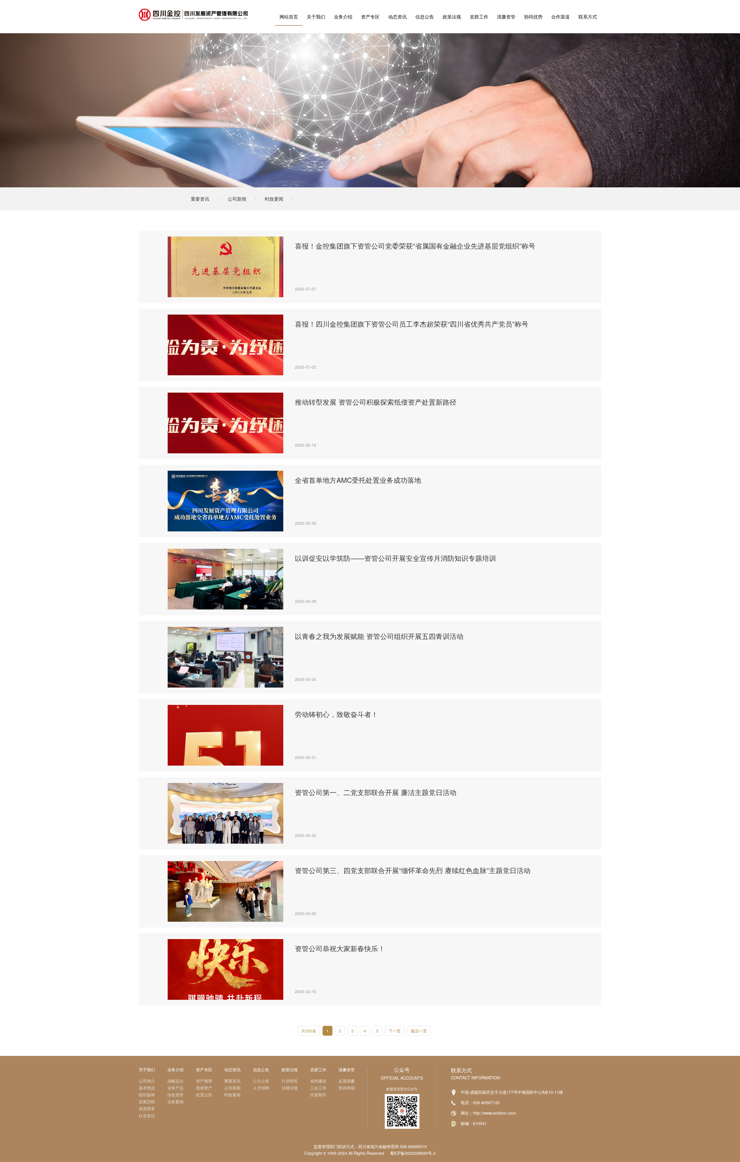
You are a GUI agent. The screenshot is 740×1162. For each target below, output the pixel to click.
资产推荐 (204, 1081)
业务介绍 (343, 16)
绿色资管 (175, 1095)
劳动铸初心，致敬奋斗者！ (336, 714)
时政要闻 (274, 198)
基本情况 (147, 1088)
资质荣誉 (147, 1108)
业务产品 (175, 1088)
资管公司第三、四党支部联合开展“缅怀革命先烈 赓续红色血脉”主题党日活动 (412, 870)
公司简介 (147, 1081)
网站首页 (289, 16)
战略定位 (175, 1081)
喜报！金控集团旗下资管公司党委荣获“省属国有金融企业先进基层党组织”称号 (415, 245)
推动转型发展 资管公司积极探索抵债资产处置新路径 (375, 401)
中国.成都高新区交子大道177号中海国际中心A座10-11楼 (512, 1092)
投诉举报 (346, 1088)
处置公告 (204, 1095)
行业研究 (290, 1081)
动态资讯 (397, 16)
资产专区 (370, 16)
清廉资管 (506, 16)
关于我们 (316, 16)
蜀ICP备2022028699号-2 (413, 1153)
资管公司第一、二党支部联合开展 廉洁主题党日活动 (375, 792)
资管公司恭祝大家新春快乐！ (340, 948)
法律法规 (290, 1088)
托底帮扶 (318, 1095)
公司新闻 (237, 198)
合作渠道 (560, 16)
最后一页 (419, 1031)
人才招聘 (261, 1088)
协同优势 (533, 16)
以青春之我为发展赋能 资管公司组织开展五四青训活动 (379, 636)
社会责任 (147, 1115)
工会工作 (318, 1088)
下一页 (394, 1031)
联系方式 (587, 16)
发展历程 (147, 1101)
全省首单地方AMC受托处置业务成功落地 (358, 479)
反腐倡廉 (346, 1081)
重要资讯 (200, 198)
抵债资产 (204, 1088)
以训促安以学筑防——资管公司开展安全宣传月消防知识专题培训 (395, 558)
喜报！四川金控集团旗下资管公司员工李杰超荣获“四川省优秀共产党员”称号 (411, 323)
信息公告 (424, 16)
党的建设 (318, 1081)
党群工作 (479, 16)
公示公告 (261, 1081)
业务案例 (175, 1101)
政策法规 (452, 16)
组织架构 (147, 1095)
